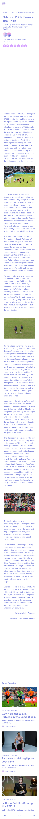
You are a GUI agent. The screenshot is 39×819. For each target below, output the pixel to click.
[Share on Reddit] (22, 45)
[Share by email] (4, 45)
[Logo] (4, 4)
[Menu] (36, 4)
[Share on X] (11, 45)
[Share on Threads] (15, 45)
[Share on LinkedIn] (18, 45)
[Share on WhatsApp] (25, 45)
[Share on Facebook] (7, 45)
